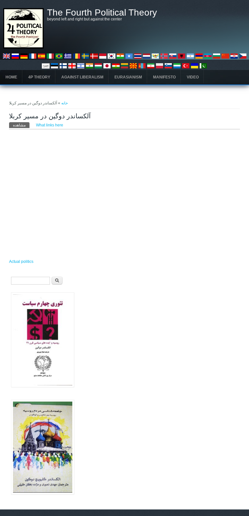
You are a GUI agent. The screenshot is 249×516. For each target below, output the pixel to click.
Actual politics (21, 261)
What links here (49, 125)
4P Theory (39, 77)
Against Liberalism (82, 77)
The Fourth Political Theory (102, 12)
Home (11, 77)
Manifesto (164, 77)
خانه (64, 103)
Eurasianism (128, 77)
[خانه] (23, 47)
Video (193, 77)
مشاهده (21, 125)
